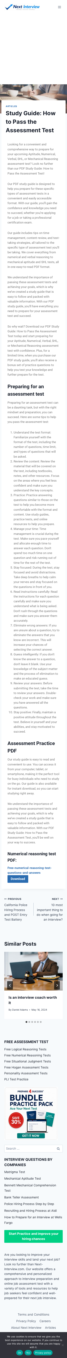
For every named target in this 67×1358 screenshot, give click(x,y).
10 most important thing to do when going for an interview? (50, 909)
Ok (19, 1352)
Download (18, 879)
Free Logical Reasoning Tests (25, 1049)
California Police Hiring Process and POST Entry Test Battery (15, 909)
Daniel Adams (20, 1009)
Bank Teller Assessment (21, 1197)
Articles (11, 106)
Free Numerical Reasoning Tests (27, 1055)
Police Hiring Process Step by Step (29, 1204)
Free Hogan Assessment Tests (26, 1067)
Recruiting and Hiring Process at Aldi (30, 1210)
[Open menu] (59, 7)
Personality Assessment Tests (26, 1073)
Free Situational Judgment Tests (27, 1061)
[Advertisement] (33, 49)
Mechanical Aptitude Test (22, 1178)
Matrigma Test (14, 1172)
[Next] (57, 985)
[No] (62, 1345)
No (28, 1352)
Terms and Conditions (33, 1314)
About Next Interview (26, 1327)
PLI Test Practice (16, 1079)
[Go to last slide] (10, 985)
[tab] (26, 1022)
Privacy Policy (26, 1321)
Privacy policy (43, 1352)
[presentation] (33, 971)
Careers (45, 1321)
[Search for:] (33, 1148)
